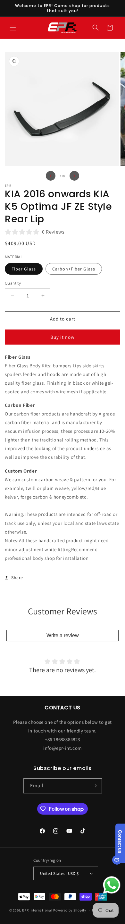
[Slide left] (50, 176)
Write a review (62, 635)
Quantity (13, 283)
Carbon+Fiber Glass (73, 269)
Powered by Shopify (69, 910)
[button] (13, 28)
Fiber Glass (24, 269)
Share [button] (17, 577)
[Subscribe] (95, 785)
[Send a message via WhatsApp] (112, 885)
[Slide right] (74, 176)
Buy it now (62, 337)
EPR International (37, 910)
